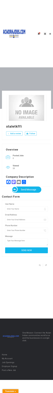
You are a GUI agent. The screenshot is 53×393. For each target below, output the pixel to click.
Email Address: (11, 215)
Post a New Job (9, 370)
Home (4, 355)
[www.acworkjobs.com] (14, 33)
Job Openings (8, 362)
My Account (7, 359)
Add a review (15, 134)
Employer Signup (9, 366)
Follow (32, 134)
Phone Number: (11, 225)
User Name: (10, 204)
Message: (9, 236)
